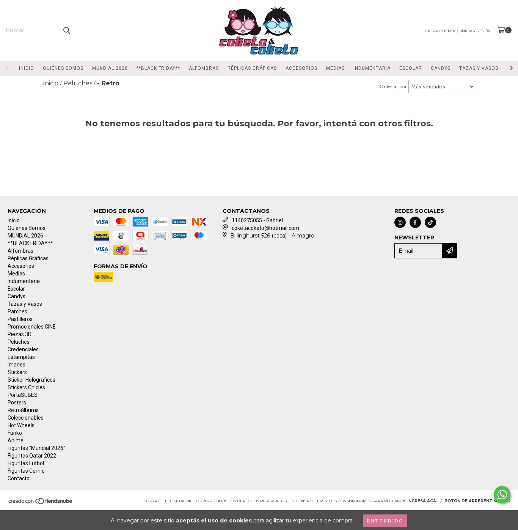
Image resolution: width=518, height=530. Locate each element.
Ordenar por (393, 86)
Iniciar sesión (476, 30)
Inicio (26, 68)
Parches (17, 311)
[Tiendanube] (41, 503)
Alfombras (204, 68)
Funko (15, 433)
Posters (17, 402)
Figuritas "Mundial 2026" (36, 448)
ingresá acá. (422, 501)
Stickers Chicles (26, 387)
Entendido (385, 521)
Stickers (17, 372)
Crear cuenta (440, 30)
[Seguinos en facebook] (415, 222)
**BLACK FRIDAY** (158, 68)
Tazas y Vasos (478, 68)
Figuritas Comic (26, 471)
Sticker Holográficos (31, 380)
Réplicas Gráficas (252, 68)
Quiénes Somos (63, 68)
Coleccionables (26, 418)
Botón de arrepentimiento (477, 501)
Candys (441, 68)
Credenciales (23, 349)
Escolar (410, 68)
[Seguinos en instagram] (400, 222)
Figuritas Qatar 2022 (32, 456)
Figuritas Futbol (26, 463)
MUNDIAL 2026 (110, 68)
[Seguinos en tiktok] (430, 222)
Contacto (19, 478)
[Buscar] (66, 30)
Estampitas (21, 357)
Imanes (16, 365)
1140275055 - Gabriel (257, 220)
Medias (335, 68)
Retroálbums (23, 410)
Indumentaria (372, 68)
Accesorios (301, 68)
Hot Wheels (21, 425)
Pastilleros (20, 319)
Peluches (19, 342)
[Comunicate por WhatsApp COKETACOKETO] (502, 494)
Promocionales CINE (32, 327)
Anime (16, 440)
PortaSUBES (23, 395)
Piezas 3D (19, 334)
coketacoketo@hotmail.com (265, 228)
